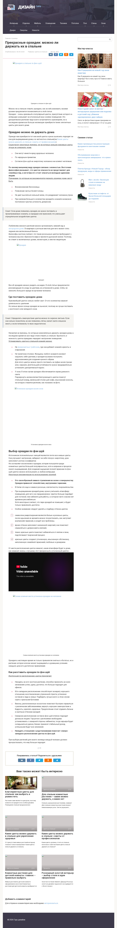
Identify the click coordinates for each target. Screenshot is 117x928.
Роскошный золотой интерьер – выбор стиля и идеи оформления (58, 875)
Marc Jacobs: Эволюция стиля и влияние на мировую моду (99, 182)
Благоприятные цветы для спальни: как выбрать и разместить (19, 794)
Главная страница (11, 38)
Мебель (37, 23)
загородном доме (16, 228)
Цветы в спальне (41, 52)
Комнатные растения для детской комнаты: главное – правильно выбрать (20, 875)
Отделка (26, 23)
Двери (12, 30)
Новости (35, 30)
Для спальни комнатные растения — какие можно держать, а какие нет (55, 796)
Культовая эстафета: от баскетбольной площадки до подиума (100, 196)
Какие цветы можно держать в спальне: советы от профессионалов (57, 836)
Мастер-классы (83, 85)
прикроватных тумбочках (28, 347)
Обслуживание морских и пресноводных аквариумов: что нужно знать (94, 157)
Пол (85, 23)
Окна (103, 23)
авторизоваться (51, 903)
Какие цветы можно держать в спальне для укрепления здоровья (21, 836)
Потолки (75, 23)
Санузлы (23, 30)
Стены (94, 23)
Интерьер (14, 23)
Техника (63, 23)
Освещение (50, 23)
